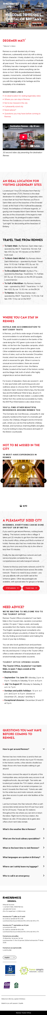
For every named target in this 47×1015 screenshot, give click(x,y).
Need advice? (10, 110)
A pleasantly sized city (13, 106)
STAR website (11, 588)
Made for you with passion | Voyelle (12, 1003)
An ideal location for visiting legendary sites (22, 96)
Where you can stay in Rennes (17, 99)
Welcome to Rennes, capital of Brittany (13, 999)
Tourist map (30, 588)
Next (44, 480)
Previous (2, 480)
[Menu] (41, 5)
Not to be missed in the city (15, 103)
